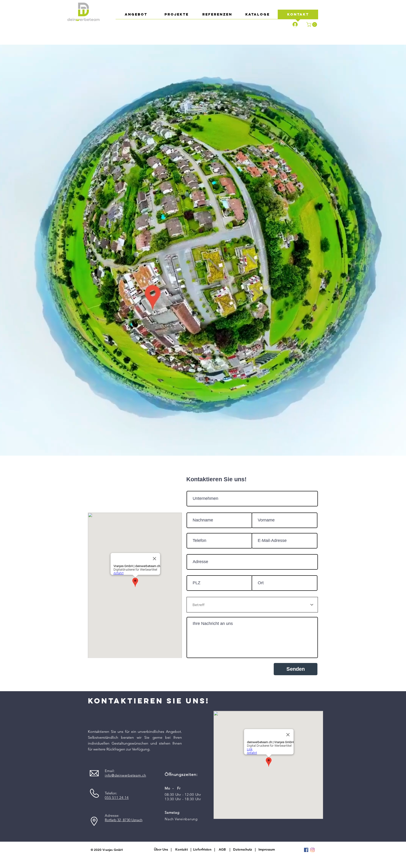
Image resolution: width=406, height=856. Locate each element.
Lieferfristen (202, 849)
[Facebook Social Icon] (306, 850)
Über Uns (161, 849)
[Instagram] (312, 850)
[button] (312, 24)
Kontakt (181, 849)
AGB (222, 849)
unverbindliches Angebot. (160, 731)
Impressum (266, 849)
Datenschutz (244, 849)
